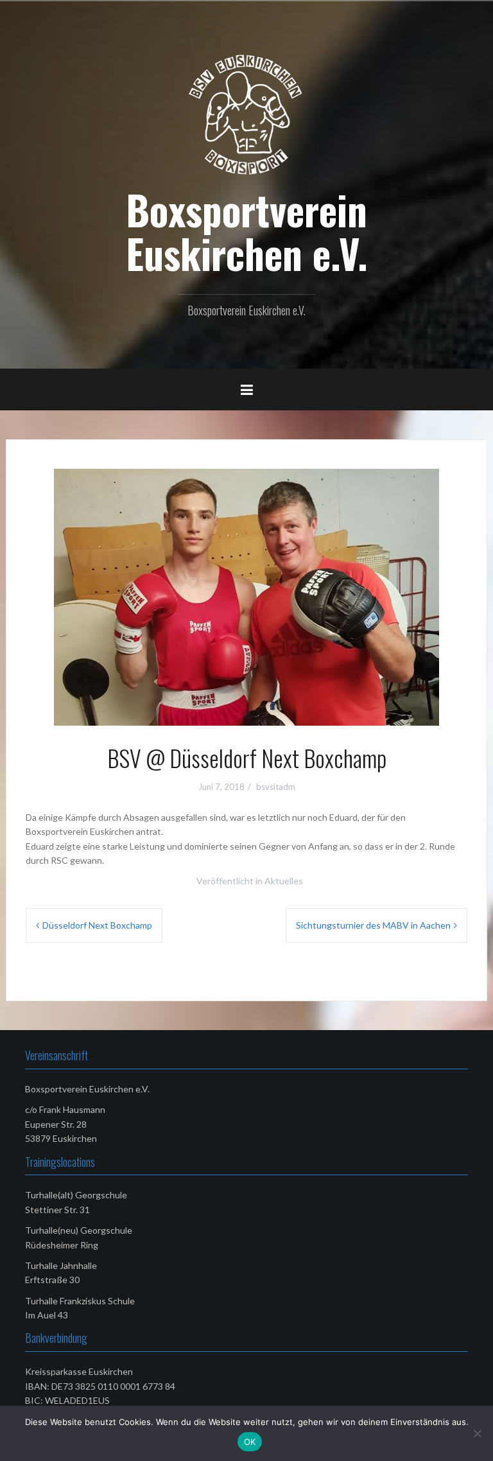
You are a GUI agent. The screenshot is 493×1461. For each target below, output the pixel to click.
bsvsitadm (275, 787)
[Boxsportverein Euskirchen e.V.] (246, 114)
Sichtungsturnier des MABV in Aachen (373, 925)
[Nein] (477, 1433)
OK (250, 1442)
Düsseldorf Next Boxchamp (97, 925)
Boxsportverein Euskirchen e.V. (247, 231)
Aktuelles (283, 880)
